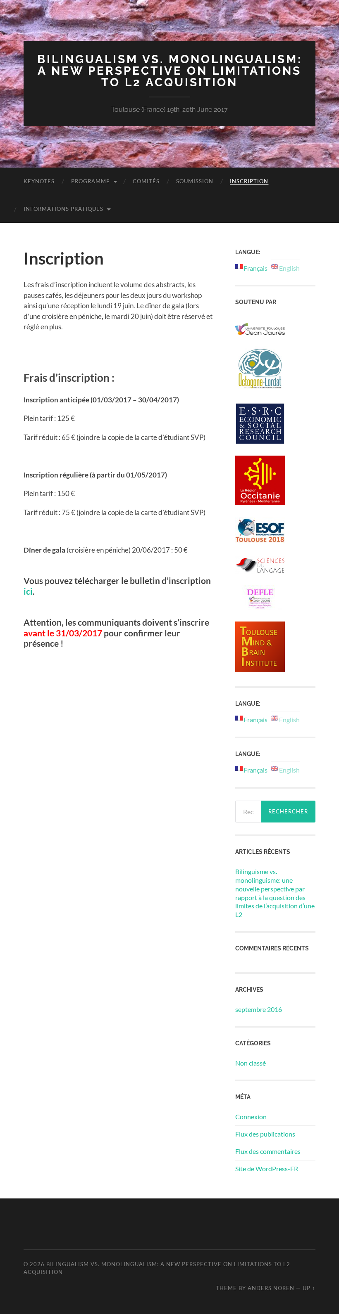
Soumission (194, 181)
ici (28, 591)
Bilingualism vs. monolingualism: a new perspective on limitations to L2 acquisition (169, 70)
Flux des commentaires (268, 1151)
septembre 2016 (258, 1009)
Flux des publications (265, 1134)
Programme (90, 181)
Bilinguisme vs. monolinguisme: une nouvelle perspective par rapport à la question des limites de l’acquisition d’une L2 (275, 892)
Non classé (250, 1063)
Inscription (249, 181)
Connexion (251, 1116)
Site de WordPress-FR (266, 1168)
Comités (146, 181)
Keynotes (39, 181)
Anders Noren (271, 1288)
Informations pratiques (63, 209)
